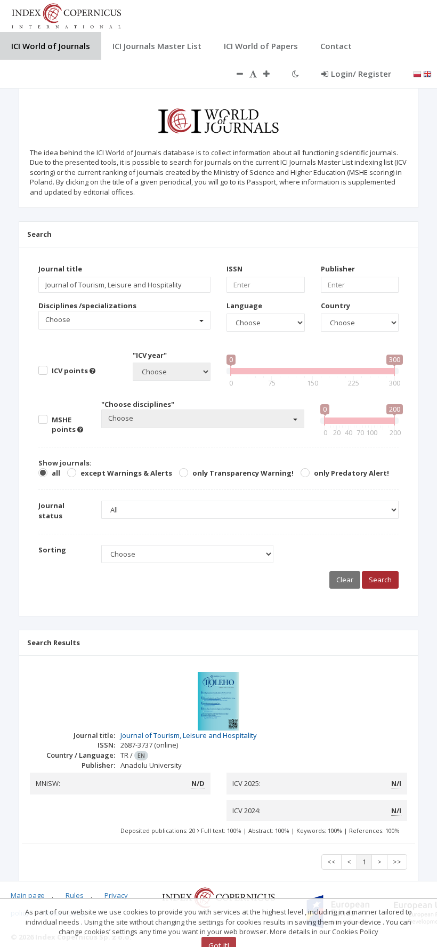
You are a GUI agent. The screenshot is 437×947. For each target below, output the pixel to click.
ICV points (71, 370)
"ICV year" (150, 355)
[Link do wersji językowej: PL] (417, 73)
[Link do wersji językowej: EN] (427, 73)
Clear (344, 579)
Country (335, 305)
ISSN (234, 269)
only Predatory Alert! (351, 473)
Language (244, 305)
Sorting (52, 550)
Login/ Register (361, 73)
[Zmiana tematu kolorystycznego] (295, 73)
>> (397, 861)
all (56, 473)
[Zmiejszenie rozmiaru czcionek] (234, 73)
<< (331, 861)
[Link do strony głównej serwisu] (66, 15)
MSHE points (64, 425)
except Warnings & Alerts (126, 473)
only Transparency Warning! (243, 473)
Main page (28, 895)
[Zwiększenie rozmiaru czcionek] (272, 73)
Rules (75, 895)
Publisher (338, 269)
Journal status (51, 510)
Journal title (60, 269)
